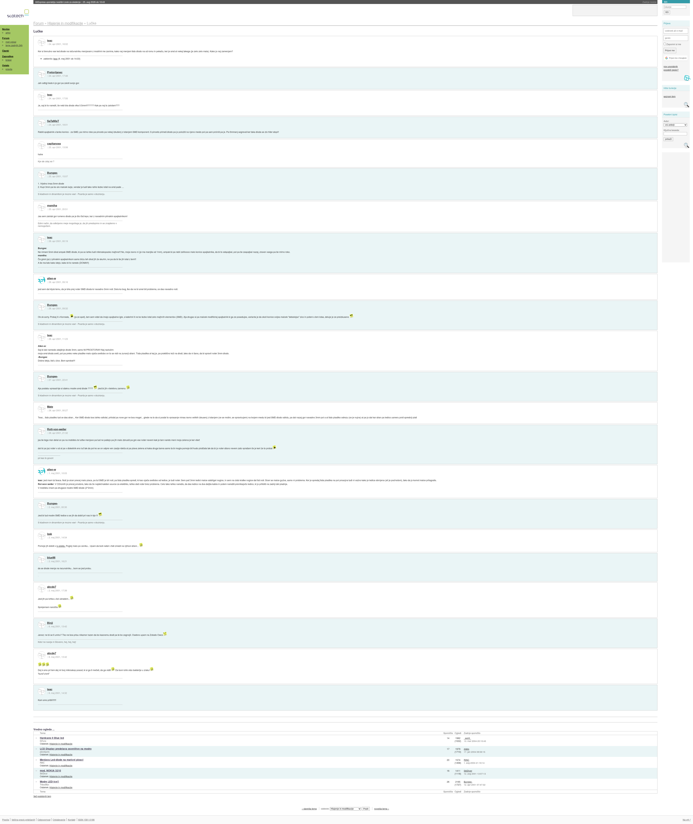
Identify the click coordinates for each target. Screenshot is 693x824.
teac (49, 40)
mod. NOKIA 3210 (50, 770)
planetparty (45, 751)
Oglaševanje (59, 819)
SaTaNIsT (53, 121)
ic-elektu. (60, 545)
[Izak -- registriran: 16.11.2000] (41, 535)
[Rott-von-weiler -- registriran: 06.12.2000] (41, 431)
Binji (50, 623)
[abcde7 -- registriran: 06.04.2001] (41, 588)
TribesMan (44, 784)
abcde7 (51, 587)
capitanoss (54, 143)
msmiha (52, 205)
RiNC (42, 762)
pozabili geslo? (671, 69)
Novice (6, 29)
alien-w (51, 278)
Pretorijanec (54, 72)
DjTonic (43, 740)
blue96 (51, 557)
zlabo (466, 748)
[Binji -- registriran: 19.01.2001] (41, 624)
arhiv (8, 32)
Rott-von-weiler (56, 429)
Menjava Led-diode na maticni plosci (61, 759)
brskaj (9, 59)
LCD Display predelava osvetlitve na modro (65, 748)
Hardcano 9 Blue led (52, 738)
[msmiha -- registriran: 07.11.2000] (41, 207)
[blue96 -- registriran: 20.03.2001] (41, 559)
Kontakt (71, 819)
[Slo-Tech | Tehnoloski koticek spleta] (18, 14)
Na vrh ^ (687, 819)
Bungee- (52, 173)
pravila (9, 69)
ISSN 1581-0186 (86, 819)
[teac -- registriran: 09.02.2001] (41, 42)
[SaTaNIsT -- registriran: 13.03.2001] (41, 123)
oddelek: (325, 808)
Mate (50, 407)
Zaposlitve (7, 56)
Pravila (5, 819)
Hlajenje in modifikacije (60, 743)
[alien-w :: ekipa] (41, 280)
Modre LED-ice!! (49, 781)
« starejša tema (309, 808)
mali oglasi (11, 41)
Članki (5, 50)
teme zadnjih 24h (14, 45)
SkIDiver (43, 773)
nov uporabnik (671, 66)
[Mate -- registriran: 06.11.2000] (41, 408)
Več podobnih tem (42, 796)
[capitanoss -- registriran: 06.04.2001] (41, 145)
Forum (5, 38)
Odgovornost (44, 819)
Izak (49, 534)
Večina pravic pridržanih (23, 819)
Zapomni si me (673, 44)
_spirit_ (467, 738)
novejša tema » (381, 808)
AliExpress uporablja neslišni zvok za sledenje (70, 1)
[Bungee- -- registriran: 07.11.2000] (41, 174)
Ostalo (5, 65)
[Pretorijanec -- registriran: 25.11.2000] (41, 74)
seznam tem (669, 96)
